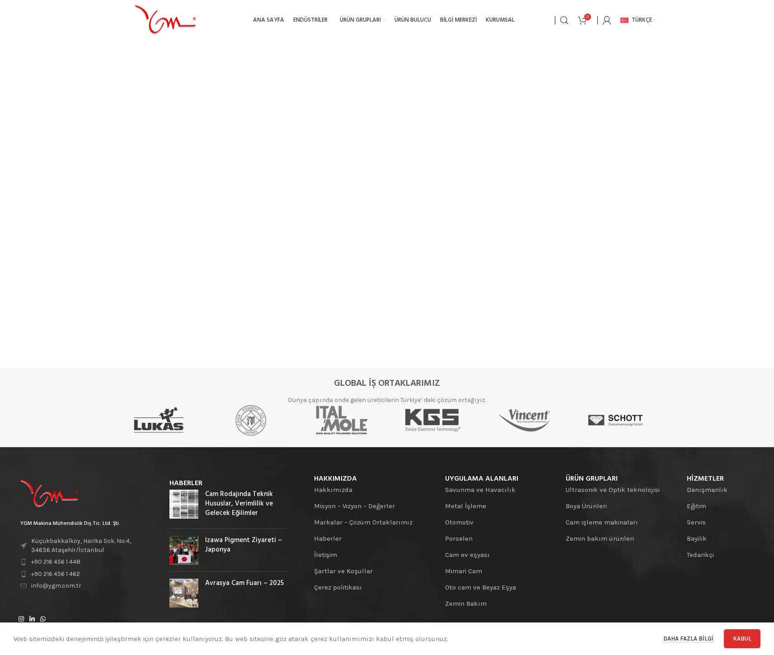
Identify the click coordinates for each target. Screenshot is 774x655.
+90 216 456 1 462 (55, 574)
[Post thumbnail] (183, 506)
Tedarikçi (700, 555)
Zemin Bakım (466, 603)
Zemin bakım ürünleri (600, 538)
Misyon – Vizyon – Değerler (354, 506)
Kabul (742, 638)
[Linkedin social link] (32, 619)
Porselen (459, 538)
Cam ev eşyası (467, 555)
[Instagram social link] (21, 619)
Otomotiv (459, 522)
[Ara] (564, 20)
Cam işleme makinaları (602, 522)
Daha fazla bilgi (689, 638)
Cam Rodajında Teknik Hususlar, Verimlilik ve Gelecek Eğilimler (239, 504)
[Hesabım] (607, 20)
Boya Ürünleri (586, 506)
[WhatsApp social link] (43, 619)
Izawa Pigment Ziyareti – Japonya (243, 545)
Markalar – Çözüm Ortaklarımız (363, 522)
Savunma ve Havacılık (480, 490)
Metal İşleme (465, 506)
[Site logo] (165, 20)
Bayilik (697, 538)
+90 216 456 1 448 (55, 562)
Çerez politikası (338, 587)
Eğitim (696, 506)
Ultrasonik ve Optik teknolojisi (613, 490)
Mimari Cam (463, 571)
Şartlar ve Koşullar (343, 571)
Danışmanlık (707, 490)
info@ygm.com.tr (56, 586)
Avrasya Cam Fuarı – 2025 (244, 583)
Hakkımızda (333, 490)
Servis (696, 522)
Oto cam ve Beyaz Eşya (480, 587)
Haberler (328, 538)
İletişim (325, 555)
